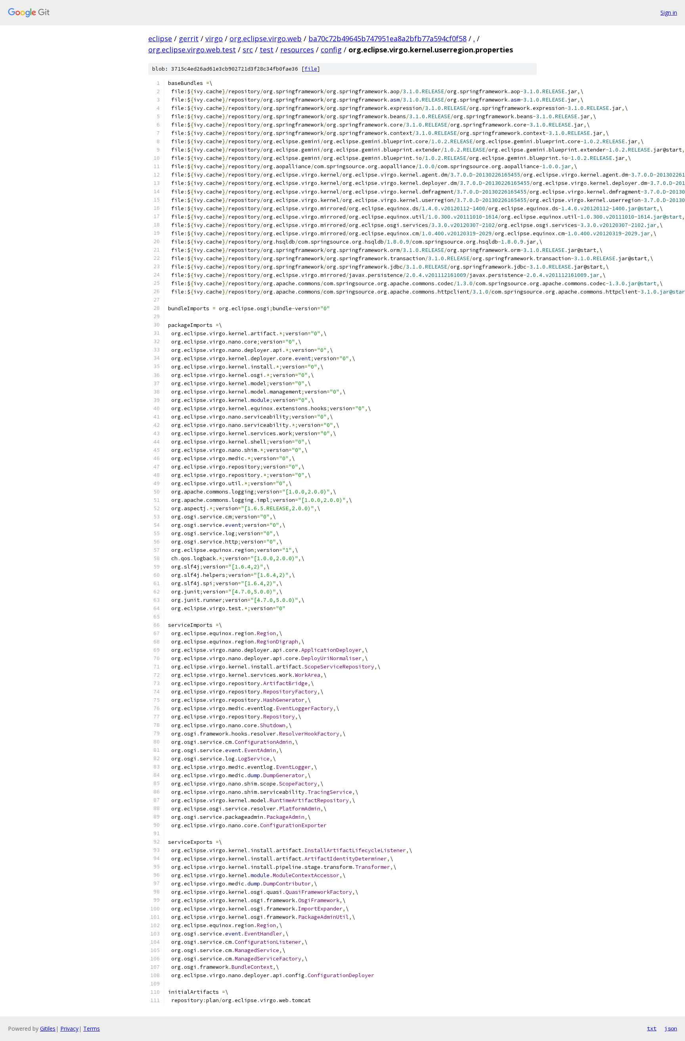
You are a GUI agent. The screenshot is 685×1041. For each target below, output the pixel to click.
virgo (214, 38)
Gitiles (47, 1028)
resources (297, 49)
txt (651, 1028)
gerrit (189, 38)
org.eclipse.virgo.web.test (192, 49)
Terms (91, 1028)
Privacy (69, 1028)
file (310, 68)
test (267, 49)
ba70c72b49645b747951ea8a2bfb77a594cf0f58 (387, 38)
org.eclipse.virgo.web (266, 38)
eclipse (160, 38)
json (670, 1028)
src (248, 49)
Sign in (668, 12)
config (331, 49)
